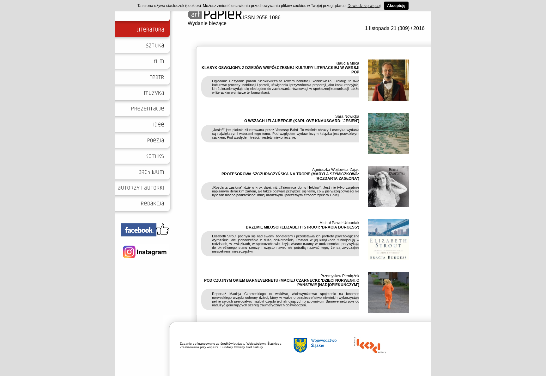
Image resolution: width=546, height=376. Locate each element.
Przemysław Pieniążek (339, 276)
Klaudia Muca (347, 63)
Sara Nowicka (347, 116)
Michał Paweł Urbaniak (339, 223)
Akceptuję (396, 5)
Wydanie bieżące (207, 23)
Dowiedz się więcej (364, 5)
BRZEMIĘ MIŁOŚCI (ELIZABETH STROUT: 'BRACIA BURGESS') (302, 227)
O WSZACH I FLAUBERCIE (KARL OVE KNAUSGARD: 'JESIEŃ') (301, 121)
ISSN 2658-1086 (261, 17)
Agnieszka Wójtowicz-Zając (335, 169)
